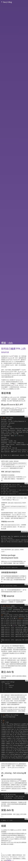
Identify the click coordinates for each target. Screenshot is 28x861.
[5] (19, 373)
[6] (13, 385)
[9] (19, 780)
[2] (9, 359)
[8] (1, 466)
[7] (17, 407)
